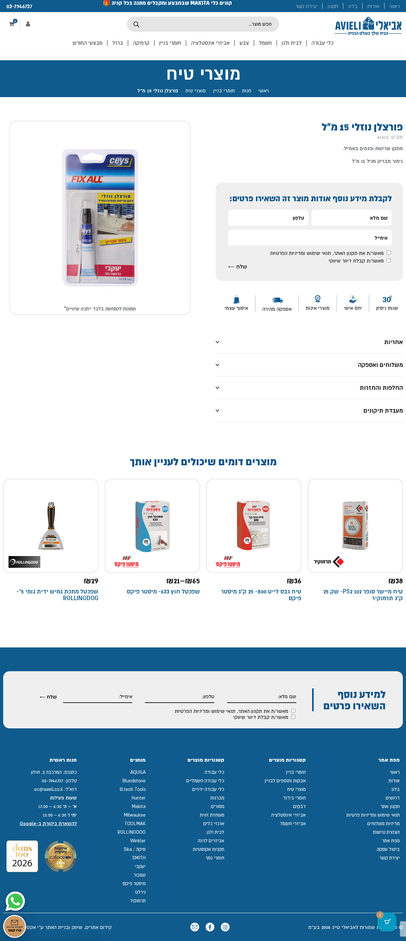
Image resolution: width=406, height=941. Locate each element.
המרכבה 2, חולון (46, 772)
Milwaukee (135, 815)
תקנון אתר (390, 806)
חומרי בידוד (294, 797)
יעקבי (140, 866)
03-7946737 (19, 6)
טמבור (140, 875)
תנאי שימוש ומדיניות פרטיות (373, 815)
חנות (246, 90)
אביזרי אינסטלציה (210, 43)
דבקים (299, 806)
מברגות (217, 797)
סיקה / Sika (135, 849)
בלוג (352, 6)
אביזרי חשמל (293, 823)
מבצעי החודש (87, 43)
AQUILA (138, 772)
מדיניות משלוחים (383, 823)
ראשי (394, 6)
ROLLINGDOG (131, 832)
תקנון (332, 6)
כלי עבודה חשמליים (205, 780)
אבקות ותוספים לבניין (285, 780)
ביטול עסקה (388, 849)
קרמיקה (141, 43)
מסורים (217, 806)
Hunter (139, 797)
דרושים (393, 797)
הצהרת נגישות (386, 832)
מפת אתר (391, 840)
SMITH (139, 857)
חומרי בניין (170, 43)
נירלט (140, 892)
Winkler (138, 840)
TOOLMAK (135, 823)
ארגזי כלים (213, 823)
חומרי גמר (215, 857)
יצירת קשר (306, 6)
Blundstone (134, 780)
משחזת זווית (212, 815)
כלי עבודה (322, 43)
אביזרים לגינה (211, 840)
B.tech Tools (133, 789)
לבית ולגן (292, 43)
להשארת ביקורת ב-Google (48, 823)
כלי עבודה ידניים (208, 789)
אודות (373, 6)
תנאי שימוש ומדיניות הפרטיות (300, 253)
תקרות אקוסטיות (208, 849)
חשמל (265, 43)
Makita (139, 806)
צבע (244, 43)
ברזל (117, 43)
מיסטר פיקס (134, 883)
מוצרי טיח (196, 90)
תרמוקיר (138, 900)
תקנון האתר (345, 253)
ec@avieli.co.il (48, 789)
